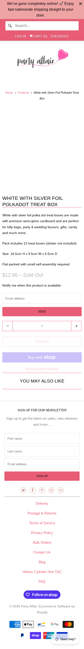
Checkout (60, 36)
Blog (42, 562)
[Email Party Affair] (61, 490)
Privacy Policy (42, 533)
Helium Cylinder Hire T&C (42, 572)
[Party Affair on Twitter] (23, 490)
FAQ (42, 581)
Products (24, 92)
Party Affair (29, 606)
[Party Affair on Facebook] (33, 490)
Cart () (39, 36)
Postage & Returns (42, 513)
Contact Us (42, 552)
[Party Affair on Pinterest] (42, 490)
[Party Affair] (42, 60)
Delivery (42, 503)
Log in (20, 36)
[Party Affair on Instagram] (51, 490)
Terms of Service (42, 523)
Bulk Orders (42, 542)
